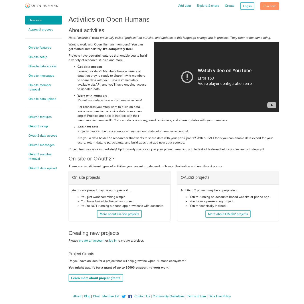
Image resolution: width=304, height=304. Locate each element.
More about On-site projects (119, 214)
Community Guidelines (168, 296)
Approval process (40, 29)
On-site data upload (42, 99)
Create (230, 5)
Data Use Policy (220, 296)
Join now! (269, 6)
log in (113, 240)
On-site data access (42, 66)
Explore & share (208, 5)
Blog (87, 296)
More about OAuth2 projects (228, 214)
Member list (110, 296)
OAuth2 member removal (40, 156)
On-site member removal (39, 87)
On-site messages (41, 75)
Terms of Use (196, 296)
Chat (96, 296)
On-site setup (37, 57)
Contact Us (142, 296)
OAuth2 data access (42, 135)
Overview (35, 20)
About (77, 296)
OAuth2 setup (38, 126)
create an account (91, 240)
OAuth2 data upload (42, 168)
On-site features (39, 47)
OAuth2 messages (41, 145)
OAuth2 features (40, 117)
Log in (247, 6)
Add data (184, 5)
